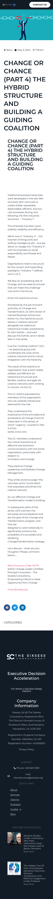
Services (15, 794)
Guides (14, 809)
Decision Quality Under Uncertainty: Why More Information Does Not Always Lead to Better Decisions (34, 842)
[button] (14, 5)
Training (14, 799)
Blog (13, 814)
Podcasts (15, 804)
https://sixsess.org (18, 589)
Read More (29, 851)
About (13, 790)
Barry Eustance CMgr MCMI (23, 565)
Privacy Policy (26, 749)
